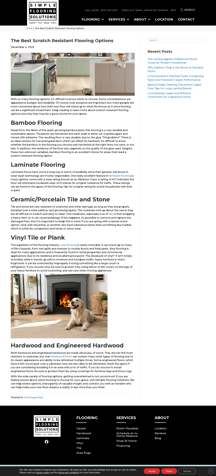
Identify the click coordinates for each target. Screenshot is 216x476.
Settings (187, 471)
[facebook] (46, 442)
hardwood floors (61, 356)
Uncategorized (33, 397)
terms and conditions (68, 472)
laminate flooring (120, 175)
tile (111, 213)
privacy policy (42, 472)
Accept (151, 471)
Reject (169, 471)
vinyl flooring (68, 245)
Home (29, 28)
